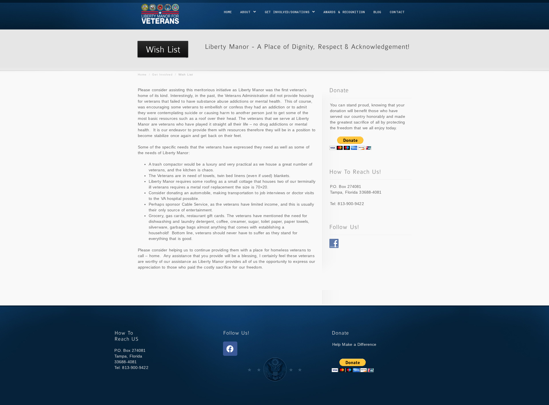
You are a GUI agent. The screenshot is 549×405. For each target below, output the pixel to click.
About (245, 12)
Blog (377, 12)
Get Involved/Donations (287, 12)
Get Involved (162, 74)
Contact (397, 12)
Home (228, 12)
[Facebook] (230, 349)
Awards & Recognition (344, 12)
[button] (248, 12)
